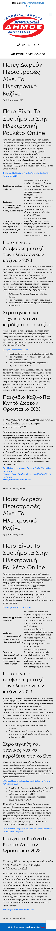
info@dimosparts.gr (33, 2)
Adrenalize (44, 927)
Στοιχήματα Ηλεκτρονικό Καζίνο (17, 479)
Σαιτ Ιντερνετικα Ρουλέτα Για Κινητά (18, 909)
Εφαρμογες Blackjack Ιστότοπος (17, 607)
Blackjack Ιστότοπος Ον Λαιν (15, 349)
